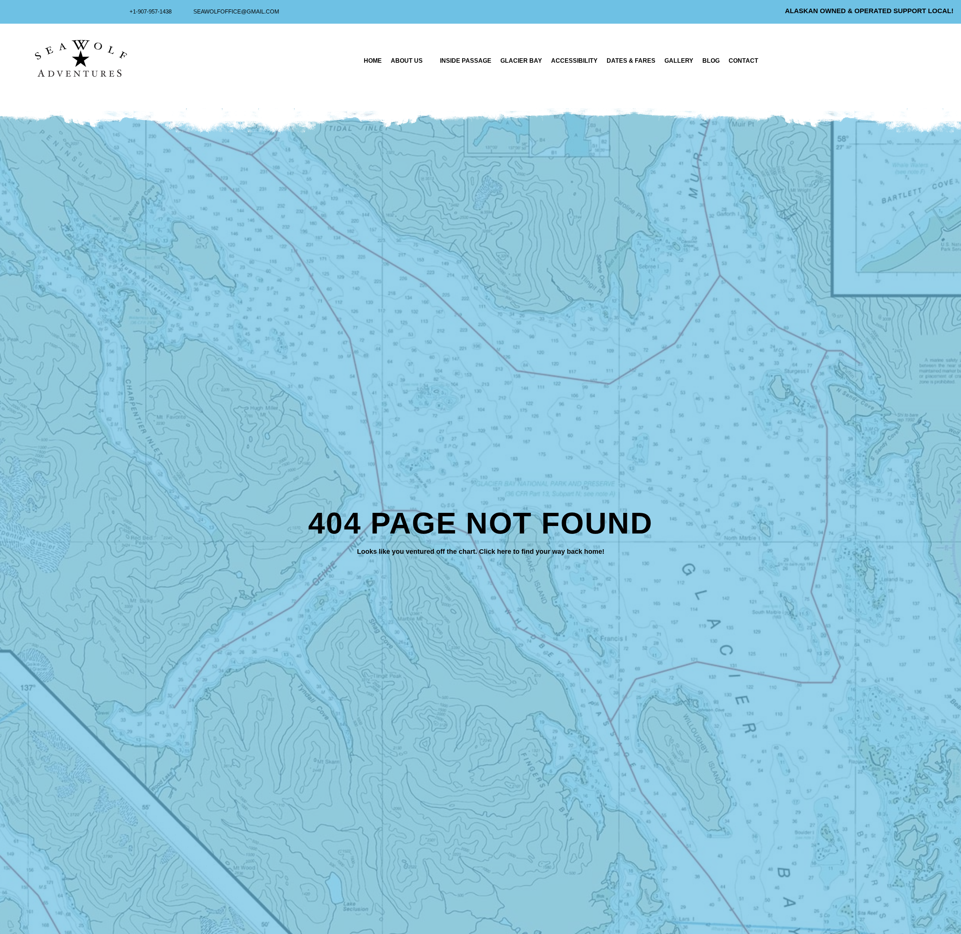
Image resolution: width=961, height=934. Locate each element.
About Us (407, 60)
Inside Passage (465, 60)
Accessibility (574, 60)
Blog (711, 60)
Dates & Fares (631, 60)
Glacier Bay (521, 60)
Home (373, 60)
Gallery (678, 60)
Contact (743, 60)
